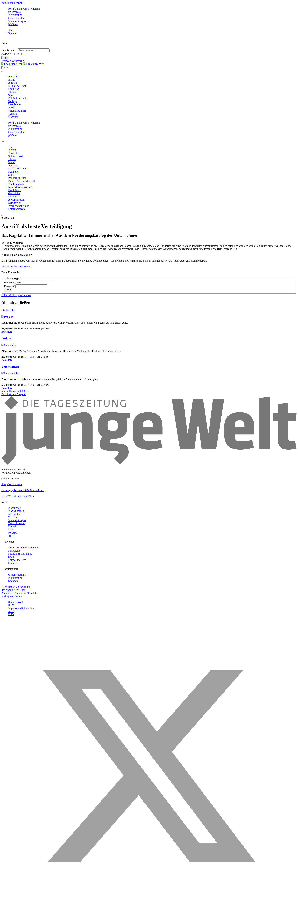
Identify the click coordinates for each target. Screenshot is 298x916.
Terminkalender (16, 523)
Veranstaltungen (17, 21)
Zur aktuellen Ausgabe (13, 394)
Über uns (13, 116)
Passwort (6, 53)
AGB (11, 611)
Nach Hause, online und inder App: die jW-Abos (16, 588)
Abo (10, 30)
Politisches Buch (17, 98)
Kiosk (11, 529)
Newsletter (14, 514)
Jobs (10, 535)
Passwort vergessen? (12, 60)
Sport (11, 95)
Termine (12, 113)
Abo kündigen (16, 510)
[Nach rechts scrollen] (2, 215)
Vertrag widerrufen (11, 596)
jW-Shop (13, 24)
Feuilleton (13, 88)
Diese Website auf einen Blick (17, 496)
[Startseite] (22, 63)
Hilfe (11, 614)
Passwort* (9, 286)
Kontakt (12, 526)
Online (6, 338)
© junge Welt (15, 601)
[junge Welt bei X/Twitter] (149, 913)
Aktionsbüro (15, 14)
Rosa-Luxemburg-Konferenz (24, 8)
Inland (11, 79)
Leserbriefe (14, 104)
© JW (11, 605)
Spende (12, 33)
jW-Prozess (14, 11)
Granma (12, 563)
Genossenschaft (16, 18)
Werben (12, 517)
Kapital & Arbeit (17, 85)
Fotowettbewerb (17, 559)
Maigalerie (14, 550)
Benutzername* (12, 282)
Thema (12, 92)
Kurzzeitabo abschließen (14, 391)
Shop (11, 556)
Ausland (12, 82)
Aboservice (14, 507)
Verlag (11, 107)
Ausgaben (13, 76)
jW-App (12, 532)
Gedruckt (8, 310)
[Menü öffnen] (2, 71)
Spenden (13, 580)
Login (5, 57)
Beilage (12, 101)
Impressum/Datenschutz (21, 608)
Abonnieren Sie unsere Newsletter (20, 593)
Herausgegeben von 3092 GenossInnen (22, 490)
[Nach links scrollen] (2, 141)
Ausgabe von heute (11, 484)
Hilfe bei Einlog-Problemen (16, 295)
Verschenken (10, 366)
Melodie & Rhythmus (20, 553)
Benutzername (9, 50)
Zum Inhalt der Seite (12, 2)
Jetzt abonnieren (16, 266)
